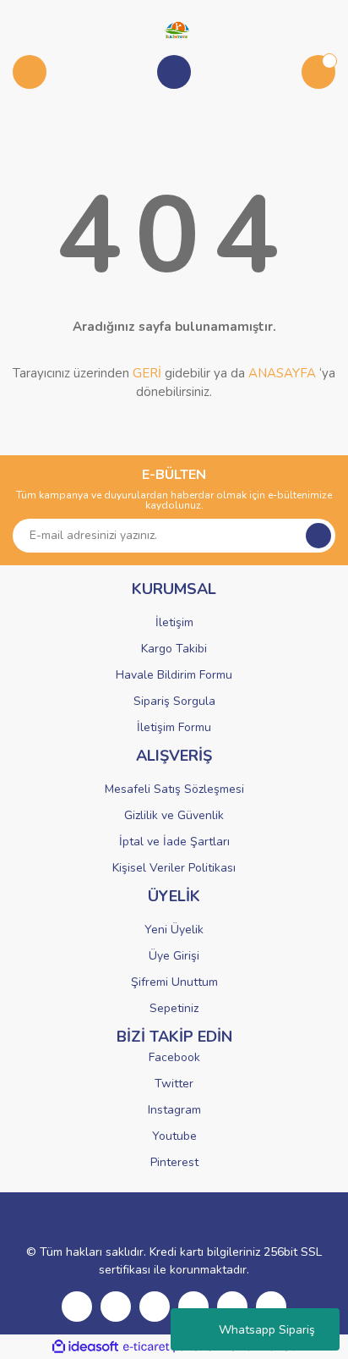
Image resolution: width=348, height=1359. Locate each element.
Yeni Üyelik (174, 930)
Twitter (174, 1084)
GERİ (147, 373)
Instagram (174, 1110)
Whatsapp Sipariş (267, 1330)
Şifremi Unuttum (174, 982)
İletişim (174, 622)
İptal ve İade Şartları (174, 842)
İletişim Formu (174, 727)
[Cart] (318, 72)
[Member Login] (174, 72)
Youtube (174, 1136)
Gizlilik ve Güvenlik (174, 815)
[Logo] (174, 29)
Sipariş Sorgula (174, 701)
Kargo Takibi (174, 649)
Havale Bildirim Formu (174, 675)
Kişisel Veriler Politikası (174, 868)
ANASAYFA (282, 373)
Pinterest (174, 1162)
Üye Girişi (174, 956)
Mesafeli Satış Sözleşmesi (174, 789)
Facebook (174, 1057)
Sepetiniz (174, 1008)
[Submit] (318, 535)
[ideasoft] (85, 1347)
